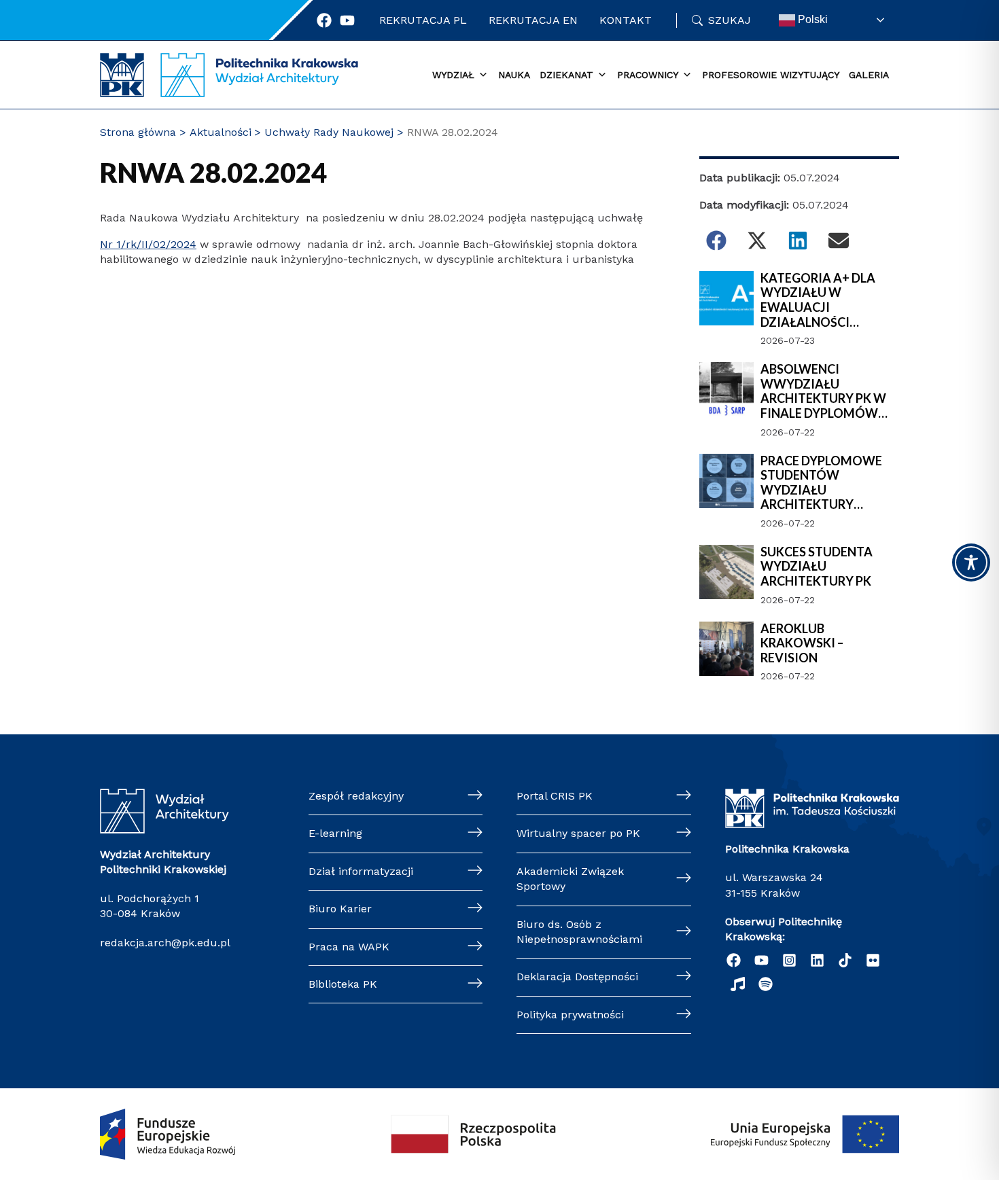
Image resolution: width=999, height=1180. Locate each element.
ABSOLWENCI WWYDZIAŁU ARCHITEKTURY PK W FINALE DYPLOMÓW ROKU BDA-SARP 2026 (823, 391)
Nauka (514, 74)
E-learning (335, 833)
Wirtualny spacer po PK (578, 833)
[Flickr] (872, 960)
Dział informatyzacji (361, 871)
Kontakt (625, 20)
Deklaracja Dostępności (577, 976)
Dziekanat (566, 74)
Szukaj (729, 20)
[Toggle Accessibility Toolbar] (971, 562)
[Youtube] (347, 20)
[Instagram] (789, 960)
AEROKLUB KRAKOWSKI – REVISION (801, 643)
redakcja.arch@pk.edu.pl (165, 942)
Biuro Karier (340, 908)
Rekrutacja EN (533, 20)
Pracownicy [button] (647, 74)
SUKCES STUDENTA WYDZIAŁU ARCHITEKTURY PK (816, 566)
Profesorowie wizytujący (770, 74)
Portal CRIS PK (554, 795)
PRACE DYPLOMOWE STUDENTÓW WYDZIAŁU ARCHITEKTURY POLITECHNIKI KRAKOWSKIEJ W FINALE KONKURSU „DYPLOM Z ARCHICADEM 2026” (821, 483)
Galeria (869, 74)
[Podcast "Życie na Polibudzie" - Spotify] (765, 984)
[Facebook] (324, 20)
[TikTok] (845, 960)
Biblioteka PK (343, 984)
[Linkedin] (817, 960)
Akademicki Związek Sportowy (570, 879)
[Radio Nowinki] (737, 984)
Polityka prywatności (570, 1014)
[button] (716, 240)
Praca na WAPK (349, 946)
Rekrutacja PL (423, 20)
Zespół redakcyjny (356, 795)
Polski (811, 19)
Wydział (453, 74)
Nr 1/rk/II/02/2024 (148, 244)
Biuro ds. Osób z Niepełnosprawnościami (579, 932)
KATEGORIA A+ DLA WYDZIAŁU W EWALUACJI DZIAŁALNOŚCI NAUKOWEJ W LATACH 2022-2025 (827, 300)
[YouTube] (761, 960)
